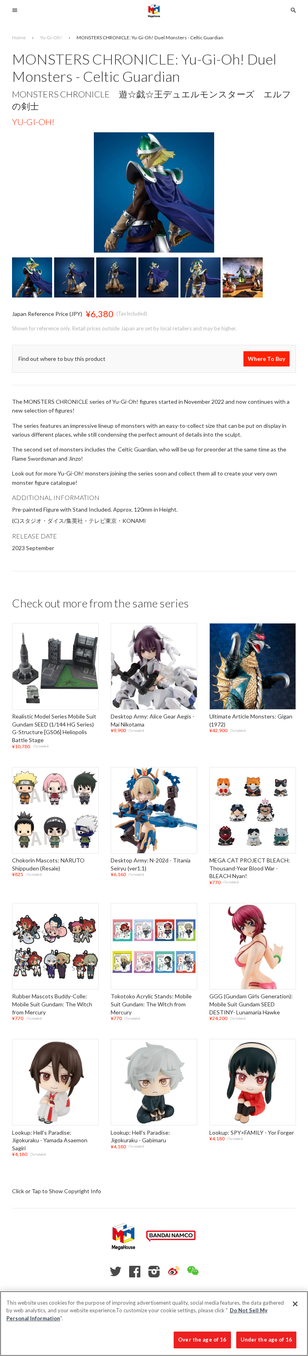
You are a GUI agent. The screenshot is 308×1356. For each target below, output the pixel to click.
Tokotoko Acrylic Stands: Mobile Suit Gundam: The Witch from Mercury (151, 1004)
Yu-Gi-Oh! (33, 121)
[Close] (295, 1304)
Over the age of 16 (202, 1339)
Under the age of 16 (266, 1339)
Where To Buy (266, 358)
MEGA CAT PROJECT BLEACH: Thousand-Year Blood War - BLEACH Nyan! (249, 868)
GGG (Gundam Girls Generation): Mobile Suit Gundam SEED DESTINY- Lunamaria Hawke (251, 1004)
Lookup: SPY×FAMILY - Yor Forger (251, 1132)
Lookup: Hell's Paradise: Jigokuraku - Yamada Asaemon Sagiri (49, 1140)
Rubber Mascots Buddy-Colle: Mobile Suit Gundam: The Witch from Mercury (52, 1004)
